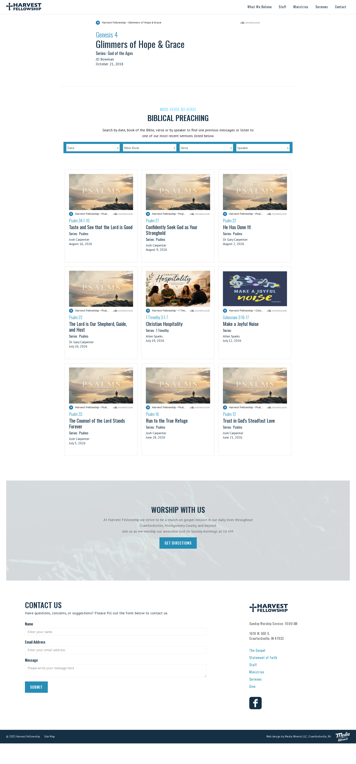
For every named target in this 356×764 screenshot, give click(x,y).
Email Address (35, 642)
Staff (253, 664)
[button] (259, 7)
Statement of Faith (263, 657)
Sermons (255, 679)
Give (252, 686)
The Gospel (257, 650)
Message (31, 660)
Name (29, 624)
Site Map (49, 736)
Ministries (256, 672)
